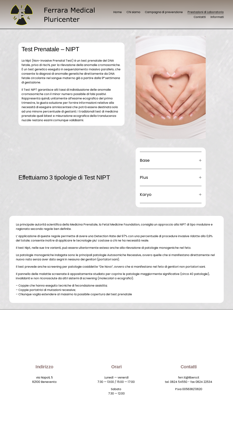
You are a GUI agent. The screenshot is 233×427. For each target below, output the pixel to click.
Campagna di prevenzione (164, 12)
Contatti (200, 17)
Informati (217, 17)
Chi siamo (133, 12)
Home (117, 12)
